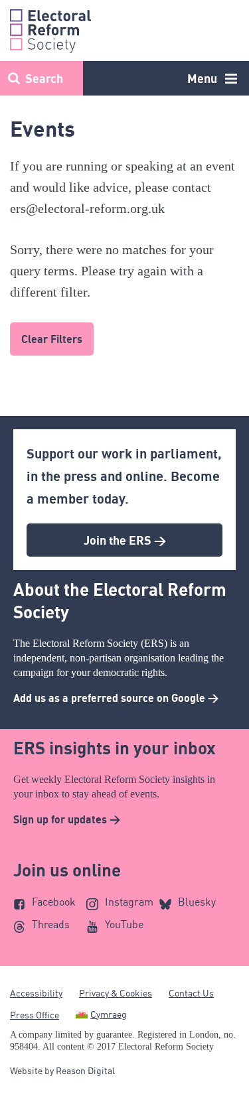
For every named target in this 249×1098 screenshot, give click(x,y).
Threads (51, 924)
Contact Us (191, 992)
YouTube (124, 924)
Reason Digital (85, 1070)
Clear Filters (51, 339)
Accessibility (36, 992)
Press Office (34, 1014)
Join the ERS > (125, 540)
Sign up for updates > (66, 819)
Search (44, 78)
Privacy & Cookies (115, 992)
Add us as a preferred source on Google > (115, 698)
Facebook (54, 901)
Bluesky (197, 901)
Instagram (129, 901)
